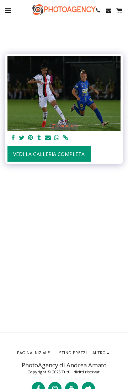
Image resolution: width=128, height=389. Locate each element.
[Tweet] (22, 138)
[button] (8, 10)
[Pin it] (30, 138)
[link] (65, 138)
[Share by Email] (48, 138)
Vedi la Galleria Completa (49, 154)
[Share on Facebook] (13, 138)
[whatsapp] (57, 138)
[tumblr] (39, 138)
